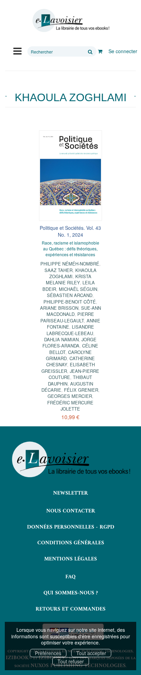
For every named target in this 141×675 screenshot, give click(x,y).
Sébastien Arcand (69, 295)
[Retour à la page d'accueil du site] (70, 20)
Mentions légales (70, 559)
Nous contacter (70, 511)
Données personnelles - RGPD (70, 527)
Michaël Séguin (78, 289)
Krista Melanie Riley (68, 279)
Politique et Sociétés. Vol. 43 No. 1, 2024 (70, 231)
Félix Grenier (81, 390)
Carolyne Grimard (69, 355)
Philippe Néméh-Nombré (69, 263)
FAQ (70, 577)
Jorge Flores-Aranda (69, 342)
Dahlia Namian (61, 339)
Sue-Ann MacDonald (74, 311)
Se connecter (122, 51)
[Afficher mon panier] (100, 51)
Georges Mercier (70, 396)
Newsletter (70, 493)
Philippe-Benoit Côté (69, 301)
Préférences (48, 653)
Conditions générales (70, 543)
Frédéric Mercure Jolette (70, 405)
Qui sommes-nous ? (70, 593)
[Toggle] (17, 50)
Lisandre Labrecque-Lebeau (70, 329)
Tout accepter (91, 653)
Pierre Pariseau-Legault (67, 317)
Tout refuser (70, 661)
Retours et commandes (70, 609)
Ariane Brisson (59, 308)
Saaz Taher (58, 270)
